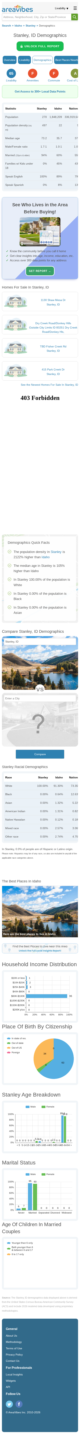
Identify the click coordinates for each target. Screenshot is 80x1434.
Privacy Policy (14, 1354)
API (8, 1387)
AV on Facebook (19, 1404)
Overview (9, 59)
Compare (40, 754)
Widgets (11, 1380)
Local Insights (14, 1374)
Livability (60, 8)
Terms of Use (14, 1348)
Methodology (14, 1341)
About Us (11, 1335)
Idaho (18, 25)
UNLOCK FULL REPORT (42, 46)
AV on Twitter (9, 1404)
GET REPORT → (40, 271)
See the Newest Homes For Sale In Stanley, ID (49, 384)
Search (6, 25)
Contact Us (12, 1360)
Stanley (31, 25)
